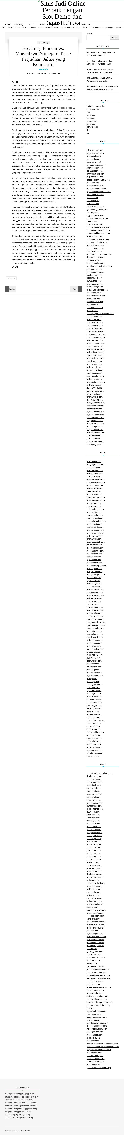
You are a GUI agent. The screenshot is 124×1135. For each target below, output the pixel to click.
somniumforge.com (95, 248)
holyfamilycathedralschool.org (99, 1050)
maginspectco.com (95, 441)
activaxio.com (93, 895)
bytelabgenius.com (95, 355)
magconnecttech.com (96, 958)
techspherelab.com (95, 610)
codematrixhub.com (95, 376)
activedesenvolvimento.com (99, 987)
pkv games (11, 278)
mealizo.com (92, 198)
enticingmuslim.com (95, 263)
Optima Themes (24, 1130)
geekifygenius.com (95, 952)
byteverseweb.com (95, 619)
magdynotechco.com (96, 482)
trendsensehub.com (95, 943)
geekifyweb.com (94, 491)
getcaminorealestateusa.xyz (99, 1068)
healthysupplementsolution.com (100, 314)
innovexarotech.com (95, 424)
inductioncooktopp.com (97, 1026)
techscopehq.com (94, 640)
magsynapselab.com (96, 337)
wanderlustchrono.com (96, 937)
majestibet (9, 1115)
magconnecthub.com (96, 622)
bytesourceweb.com (95, 412)
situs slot (21, 1100)
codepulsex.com (94, 587)
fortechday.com (93, 1065)
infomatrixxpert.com (95, 530)
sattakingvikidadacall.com (98, 996)
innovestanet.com (94, 673)
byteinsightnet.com (95, 518)
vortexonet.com (93, 797)
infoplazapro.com (94, 364)
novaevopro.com (94, 839)
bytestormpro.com (94, 934)
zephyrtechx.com (94, 853)
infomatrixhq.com (94, 539)
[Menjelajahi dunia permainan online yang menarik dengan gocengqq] (76, 289)
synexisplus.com (94, 794)
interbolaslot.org (94, 156)
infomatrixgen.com (95, 397)
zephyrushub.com (94, 782)
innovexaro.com (94, 646)
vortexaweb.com (94, 830)
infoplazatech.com (94, 494)
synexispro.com (93, 1038)
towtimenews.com (94, 236)
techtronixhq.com (94, 462)
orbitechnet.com (94, 723)
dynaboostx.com (94, 865)
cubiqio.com (92, 907)
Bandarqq (19, 25)
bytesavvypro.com (94, 388)
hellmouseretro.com (95, 272)
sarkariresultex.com (95, 195)
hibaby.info (91, 1008)
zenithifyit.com (93, 821)
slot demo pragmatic (95, 106)
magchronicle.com (95, 322)
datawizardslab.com (95, 904)
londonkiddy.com (94, 1053)
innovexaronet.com (95, 533)
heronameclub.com (95, 302)
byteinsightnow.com (95, 415)
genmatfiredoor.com (95, 966)
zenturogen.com (94, 694)
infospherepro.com (95, 913)
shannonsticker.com (95, 174)
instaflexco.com (93, 868)
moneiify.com (92, 212)
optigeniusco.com (94, 833)
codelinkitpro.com (94, 468)
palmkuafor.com (93, 159)
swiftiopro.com (93, 880)
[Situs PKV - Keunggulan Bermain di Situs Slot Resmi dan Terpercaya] (10, 289)
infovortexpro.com (94, 427)
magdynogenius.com (96, 334)
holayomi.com (93, 1041)
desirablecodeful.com (96, 296)
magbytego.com (94, 506)
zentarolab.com (93, 741)
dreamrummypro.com (96, 165)
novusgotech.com (94, 685)
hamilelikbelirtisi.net (95, 883)
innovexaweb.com (94, 697)
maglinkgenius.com (95, 551)
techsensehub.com (95, 473)
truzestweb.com (93, 735)
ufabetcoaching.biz (95, 1056)
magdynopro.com (94, 361)
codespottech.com (94, 317)
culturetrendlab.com (95, 940)
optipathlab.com (94, 785)
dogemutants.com (94, 278)
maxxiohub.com (93, 824)
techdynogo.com (94, 320)
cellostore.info (93, 204)
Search (89, 34)
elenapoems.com (94, 269)
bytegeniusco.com (94, 373)
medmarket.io (92, 305)
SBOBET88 (53, 25)
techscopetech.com (95, 589)
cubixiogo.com (93, 717)
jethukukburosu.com (95, 245)
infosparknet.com (94, 652)
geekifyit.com (92, 221)
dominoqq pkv (93, 109)
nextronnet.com (93, 688)
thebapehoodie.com (95, 257)
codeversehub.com (95, 616)
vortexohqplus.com (95, 877)
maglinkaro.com (94, 601)
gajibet (26, 1115)
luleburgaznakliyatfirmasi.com (99, 254)
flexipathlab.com (94, 708)
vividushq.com (93, 711)
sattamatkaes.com (94, 224)
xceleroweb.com (94, 747)
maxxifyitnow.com (94, 655)
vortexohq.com (93, 919)
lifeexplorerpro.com (95, 928)
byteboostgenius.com (96, 625)
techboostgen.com (95, 471)
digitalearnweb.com (95, 153)
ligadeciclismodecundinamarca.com (102, 1044)
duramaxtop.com (94, 281)
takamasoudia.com (95, 284)
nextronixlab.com (94, 667)
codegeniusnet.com (95, 509)
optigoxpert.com (94, 856)
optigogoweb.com (94, 750)
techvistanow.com (94, 536)
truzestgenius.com (94, 569)
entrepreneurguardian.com (98, 1005)
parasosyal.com (93, 260)
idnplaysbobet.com (95, 993)
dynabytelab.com (94, 788)
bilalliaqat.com (93, 1020)
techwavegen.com (94, 385)
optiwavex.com (93, 726)
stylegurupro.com (94, 901)
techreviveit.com (94, 367)
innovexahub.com (94, 803)
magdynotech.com (95, 637)
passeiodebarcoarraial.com (98, 180)
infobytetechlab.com (95, 403)
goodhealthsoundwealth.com (99, 266)
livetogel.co (92, 963)
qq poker (25, 1097)
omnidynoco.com (94, 729)
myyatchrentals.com (95, 215)
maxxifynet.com (93, 800)
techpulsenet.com (94, 572)
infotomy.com (92, 311)
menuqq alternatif (12, 1094)
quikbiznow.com (94, 744)
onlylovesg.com (93, 984)
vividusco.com (93, 815)
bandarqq (91, 118)
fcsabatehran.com (94, 275)
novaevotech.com (94, 545)
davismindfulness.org (96, 1059)
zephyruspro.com (94, 661)
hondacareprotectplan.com (98, 230)
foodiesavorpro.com (95, 916)
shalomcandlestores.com (97, 218)
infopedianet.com (94, 631)
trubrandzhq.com (94, 845)
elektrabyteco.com (94, 563)
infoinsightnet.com (94, 512)
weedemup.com (94, 1014)
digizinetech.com (94, 394)
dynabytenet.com (94, 604)
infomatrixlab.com (94, 613)
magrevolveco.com (95, 421)
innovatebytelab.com (96, 500)
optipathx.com (93, 664)
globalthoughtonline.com (97, 210)
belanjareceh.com (94, 171)
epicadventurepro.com (96, 922)
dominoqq (91, 115)
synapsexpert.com (94, 738)
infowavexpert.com (95, 370)
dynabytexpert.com (95, 676)
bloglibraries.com (94, 251)
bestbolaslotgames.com (97, 999)
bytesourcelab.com (95, 649)
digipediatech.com (95, 325)
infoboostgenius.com (96, 382)
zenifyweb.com (93, 960)
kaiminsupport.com (95, 168)
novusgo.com (92, 931)
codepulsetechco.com (96, 521)
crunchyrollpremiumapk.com (99, 227)
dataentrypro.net (94, 162)
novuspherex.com (94, 836)
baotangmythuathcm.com (97, 242)
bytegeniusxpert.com (96, 497)
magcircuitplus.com (95, 430)
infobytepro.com (94, 503)
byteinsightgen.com (95, 391)
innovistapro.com (94, 871)
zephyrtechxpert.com (96, 575)
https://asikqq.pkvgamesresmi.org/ (19, 1118)
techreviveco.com (94, 598)
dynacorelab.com (94, 806)
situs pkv (8, 1097)
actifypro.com (92, 862)
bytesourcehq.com (95, 515)
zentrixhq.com (93, 670)
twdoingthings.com (95, 287)
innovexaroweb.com (95, 595)
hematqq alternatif (21, 1103)
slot (32, 1097)
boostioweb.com (94, 779)
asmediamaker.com (95, 207)
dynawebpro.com (94, 702)
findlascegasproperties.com (98, 969)
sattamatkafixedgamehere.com (100, 1002)
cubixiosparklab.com (96, 542)
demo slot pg (92, 127)
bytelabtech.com (94, 476)
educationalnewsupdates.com (99, 773)
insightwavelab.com (95, 925)
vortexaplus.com (94, 714)
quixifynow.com (93, 658)
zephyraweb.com (94, 827)
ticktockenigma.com (95, 946)
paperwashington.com (96, 1011)
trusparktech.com (94, 841)
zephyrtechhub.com (95, 732)
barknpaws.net (93, 201)
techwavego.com (94, 583)
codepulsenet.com (95, 634)
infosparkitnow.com (95, 485)
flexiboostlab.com (94, 874)
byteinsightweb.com (95, 331)
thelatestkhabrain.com (96, 189)
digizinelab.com (93, 581)
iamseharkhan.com (95, 186)
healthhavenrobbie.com (97, 972)
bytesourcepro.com (95, 607)
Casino (41, 25)
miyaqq (18, 1115)
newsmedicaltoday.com (97, 1029)
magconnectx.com (94, 1035)
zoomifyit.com (93, 756)
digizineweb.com (94, 524)
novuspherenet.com (95, 720)
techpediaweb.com (95, 352)
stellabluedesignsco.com (97, 290)
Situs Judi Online (81, 25)
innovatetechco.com (95, 358)
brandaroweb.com (94, 753)
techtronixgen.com (95, 340)
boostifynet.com (93, 848)
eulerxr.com (92, 949)
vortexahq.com (93, 818)
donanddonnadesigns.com (98, 975)
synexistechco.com (95, 809)
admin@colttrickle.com (52, 73)
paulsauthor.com (94, 293)
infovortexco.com (94, 578)
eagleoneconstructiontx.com (99, 978)
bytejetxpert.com (94, 438)
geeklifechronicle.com (96, 910)
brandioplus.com (94, 699)
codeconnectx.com (95, 527)
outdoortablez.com (95, 308)
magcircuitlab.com (94, 554)
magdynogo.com (94, 444)
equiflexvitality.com (95, 981)
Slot (31, 25)
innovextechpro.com (95, 343)
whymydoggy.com (94, 150)
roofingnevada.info (95, 1032)
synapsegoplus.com (95, 628)
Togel (65, 25)
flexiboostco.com (94, 776)
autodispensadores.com (97, 1023)
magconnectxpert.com (96, 566)
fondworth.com (93, 183)
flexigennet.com (93, 299)
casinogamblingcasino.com (98, 233)
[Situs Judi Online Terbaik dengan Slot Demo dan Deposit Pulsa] (62, 13)
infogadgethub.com (95, 465)
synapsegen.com (94, 705)
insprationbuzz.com (95, 177)
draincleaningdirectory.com (98, 239)
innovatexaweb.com (95, 479)
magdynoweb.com (95, 592)
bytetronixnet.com (94, 436)
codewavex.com (94, 557)
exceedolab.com (94, 892)
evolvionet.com (93, 791)
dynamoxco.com (94, 691)
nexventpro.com (94, 850)
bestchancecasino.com (97, 1017)
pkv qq (24, 1094)
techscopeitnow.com (95, 432)
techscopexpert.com (95, 349)
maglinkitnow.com (94, 328)
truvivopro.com (93, 812)
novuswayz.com (94, 859)
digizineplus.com (94, 643)
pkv (88, 112)
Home (7, 25)
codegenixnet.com (95, 409)
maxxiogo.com (93, 682)
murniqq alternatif (21, 1106)
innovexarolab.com (95, 400)
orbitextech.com (93, 955)
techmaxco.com (93, 889)
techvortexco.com (94, 488)
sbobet (9, 1100)
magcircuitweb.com (95, 346)
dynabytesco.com (94, 898)
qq (88, 133)
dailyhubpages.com (95, 990)
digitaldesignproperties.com (99, 192)
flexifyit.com (92, 679)
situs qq (17, 1097)
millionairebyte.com (95, 1062)
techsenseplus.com (95, 379)
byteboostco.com (94, 560)
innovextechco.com (95, 548)
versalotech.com (94, 886)
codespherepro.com (95, 406)
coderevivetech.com (95, 418)
